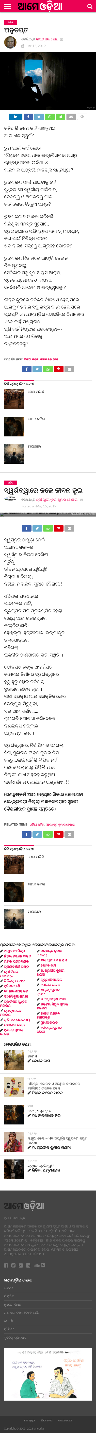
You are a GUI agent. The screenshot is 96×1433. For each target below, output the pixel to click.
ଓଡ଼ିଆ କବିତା (31, 359)
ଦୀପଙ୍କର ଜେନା (47, 39)
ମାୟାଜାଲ (34, 446)
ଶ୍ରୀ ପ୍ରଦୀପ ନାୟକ (54, 960)
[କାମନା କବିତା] (14, 426)
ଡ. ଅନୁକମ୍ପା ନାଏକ (53, 999)
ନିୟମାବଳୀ (46, 1420)
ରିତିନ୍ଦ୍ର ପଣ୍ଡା (14, 981)
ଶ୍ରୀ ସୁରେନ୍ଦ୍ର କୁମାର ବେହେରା (57, 499)
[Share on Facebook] (28, 116)
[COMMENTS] (82, 116)
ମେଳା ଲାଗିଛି (36, 392)
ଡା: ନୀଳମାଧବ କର (16, 991)
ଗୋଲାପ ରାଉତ (50, 985)
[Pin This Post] (59, 368)
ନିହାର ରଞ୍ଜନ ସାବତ (17, 956)
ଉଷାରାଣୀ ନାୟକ (14, 1025)
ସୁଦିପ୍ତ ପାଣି (12, 986)
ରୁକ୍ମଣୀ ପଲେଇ (52, 980)
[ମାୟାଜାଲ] (14, 454)
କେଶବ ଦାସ (48, 965)
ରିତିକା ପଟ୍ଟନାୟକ (16, 961)
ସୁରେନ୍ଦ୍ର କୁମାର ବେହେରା (60, 824)
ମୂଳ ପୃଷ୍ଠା (29, 1420)
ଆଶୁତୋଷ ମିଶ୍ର (14, 951)
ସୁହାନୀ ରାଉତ (49, 1022)
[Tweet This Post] (39, 116)
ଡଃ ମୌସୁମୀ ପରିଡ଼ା (16, 996)
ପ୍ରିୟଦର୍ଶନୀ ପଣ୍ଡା (16, 966)
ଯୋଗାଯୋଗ (65, 1420)
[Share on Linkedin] (16, 116)
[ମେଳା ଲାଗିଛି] (14, 399)
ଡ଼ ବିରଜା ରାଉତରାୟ (17, 1020)
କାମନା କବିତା (36, 419)
